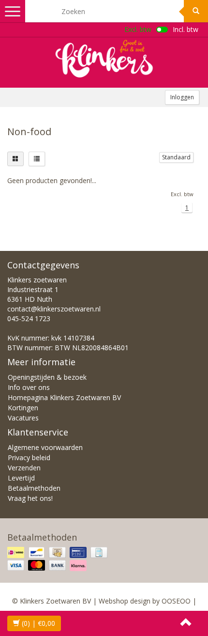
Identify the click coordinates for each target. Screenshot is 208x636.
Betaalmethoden (34, 488)
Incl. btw (185, 29)
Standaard (176, 157)
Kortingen (23, 407)
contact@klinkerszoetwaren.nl (54, 308)
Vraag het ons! (30, 498)
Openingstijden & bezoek (47, 377)
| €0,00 (38, 623)
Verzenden (24, 467)
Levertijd (21, 477)
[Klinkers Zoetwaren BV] (104, 59)
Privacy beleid (29, 457)
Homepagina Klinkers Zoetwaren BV (64, 397)
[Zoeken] (196, 11)
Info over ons (29, 387)
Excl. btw (137, 29)
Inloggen (182, 97)
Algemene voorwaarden (45, 447)
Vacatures (23, 417)
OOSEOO (176, 600)
